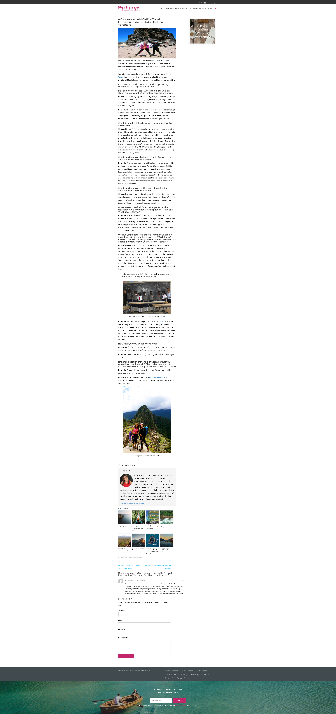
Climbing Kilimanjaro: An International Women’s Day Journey (152, 526)
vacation (140, 557)
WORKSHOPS (170, 8)
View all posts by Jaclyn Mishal (132, 503)
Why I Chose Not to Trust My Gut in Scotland (124, 526)
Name (121, 610)
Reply (182, 580)
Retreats (203, 671)
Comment (123, 638)
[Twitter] (201, 3)
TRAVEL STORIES (207, 8)
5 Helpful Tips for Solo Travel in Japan (138, 549)
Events (184, 8)
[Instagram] (205, 3)
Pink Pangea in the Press (201, 674)
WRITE (189, 8)
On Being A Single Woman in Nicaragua (123, 549)
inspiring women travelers (131, 557)
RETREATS (178, 8)
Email (121, 620)
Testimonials (197, 8)
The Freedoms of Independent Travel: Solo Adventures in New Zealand (152, 550)
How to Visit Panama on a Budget (166, 526)
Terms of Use (170, 678)
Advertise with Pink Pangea (177, 674)
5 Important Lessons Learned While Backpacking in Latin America (137, 527)
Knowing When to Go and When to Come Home (165, 550)
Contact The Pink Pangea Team (184, 671)
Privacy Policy (183, 678)
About (163, 8)
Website (121, 629)
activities (122, 557)
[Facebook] (199, 3)
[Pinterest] (203, 3)
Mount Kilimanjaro (157, 377)
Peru (161, 321)
